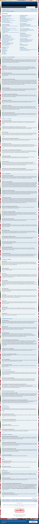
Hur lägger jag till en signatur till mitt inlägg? (7, 37)
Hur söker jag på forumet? (23, 33)
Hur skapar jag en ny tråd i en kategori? (7, 35)
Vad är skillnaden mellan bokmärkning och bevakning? (26, 39)
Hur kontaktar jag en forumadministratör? (25, 50)
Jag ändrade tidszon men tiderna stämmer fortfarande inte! (9, 28)
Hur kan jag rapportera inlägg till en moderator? (7, 42)
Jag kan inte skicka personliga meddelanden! (25, 24)
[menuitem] (7, 9)
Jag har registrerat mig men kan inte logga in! (7, 18)
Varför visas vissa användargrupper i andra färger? (26, 20)
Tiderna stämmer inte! (4, 27)
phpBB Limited (24, 473)
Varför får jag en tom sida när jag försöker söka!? (26, 35)
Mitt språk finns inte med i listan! (6, 29)
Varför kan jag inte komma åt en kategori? (7, 40)
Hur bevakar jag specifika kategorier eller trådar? (26, 40)
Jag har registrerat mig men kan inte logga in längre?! (8, 20)
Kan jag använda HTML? (5, 48)
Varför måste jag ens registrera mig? (6, 16)
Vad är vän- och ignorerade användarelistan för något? (26, 29)
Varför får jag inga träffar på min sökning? (25, 34)
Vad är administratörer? (23, 16)
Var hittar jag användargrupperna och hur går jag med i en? (27, 18)
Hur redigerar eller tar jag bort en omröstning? (7, 39)
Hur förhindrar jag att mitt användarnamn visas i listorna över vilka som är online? (10, 26)
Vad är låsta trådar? (4, 53)
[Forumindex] (9, 4)
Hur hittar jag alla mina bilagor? (23, 45)
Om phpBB (29, 474)
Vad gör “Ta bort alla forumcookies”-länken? (7, 22)
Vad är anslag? (4, 51)
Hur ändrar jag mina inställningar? (6, 25)
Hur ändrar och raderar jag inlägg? (6, 36)
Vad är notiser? (4, 52)
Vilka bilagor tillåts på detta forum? (24, 44)
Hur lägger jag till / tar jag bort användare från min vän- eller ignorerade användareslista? (27, 30)
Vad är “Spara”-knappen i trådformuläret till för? (7, 43)
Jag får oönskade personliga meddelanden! (25, 25)
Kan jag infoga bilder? (4, 50)
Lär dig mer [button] (4, 522)
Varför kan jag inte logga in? (5, 19)
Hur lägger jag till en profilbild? (5, 30)
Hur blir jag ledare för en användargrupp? (25, 19)
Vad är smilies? (4, 49)
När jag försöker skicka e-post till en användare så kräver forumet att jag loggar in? (10, 32)
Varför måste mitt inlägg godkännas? (6, 44)
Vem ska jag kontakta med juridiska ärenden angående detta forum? (28, 49)
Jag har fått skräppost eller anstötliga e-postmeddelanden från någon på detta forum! (28, 26)
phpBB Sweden (20, 515)
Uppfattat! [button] (33, 521)
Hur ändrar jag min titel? (5, 31)
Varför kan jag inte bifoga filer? (5, 41)
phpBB (16, 514)
